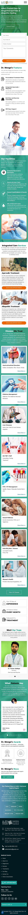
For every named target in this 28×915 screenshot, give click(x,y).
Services (4, 866)
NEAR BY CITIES (9, 813)
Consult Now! (10, 26)
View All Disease (14, 592)
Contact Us (5, 874)
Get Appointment (10, 883)
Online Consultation (7, 877)
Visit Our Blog (8, 777)
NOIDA (20, 806)
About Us (5, 861)
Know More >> (21, 371)
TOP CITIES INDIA (18, 810)
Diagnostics (5, 863)
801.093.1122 (13, 846)
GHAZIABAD (8, 810)
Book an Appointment (14, 288)
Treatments (5, 869)
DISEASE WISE (19, 813)
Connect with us (7, 904)
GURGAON (13, 806)
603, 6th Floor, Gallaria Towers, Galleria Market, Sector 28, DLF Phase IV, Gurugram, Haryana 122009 (15, 840)
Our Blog (4, 871)
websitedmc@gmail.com (12, 849)
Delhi (7, 806)
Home (4, 858)
